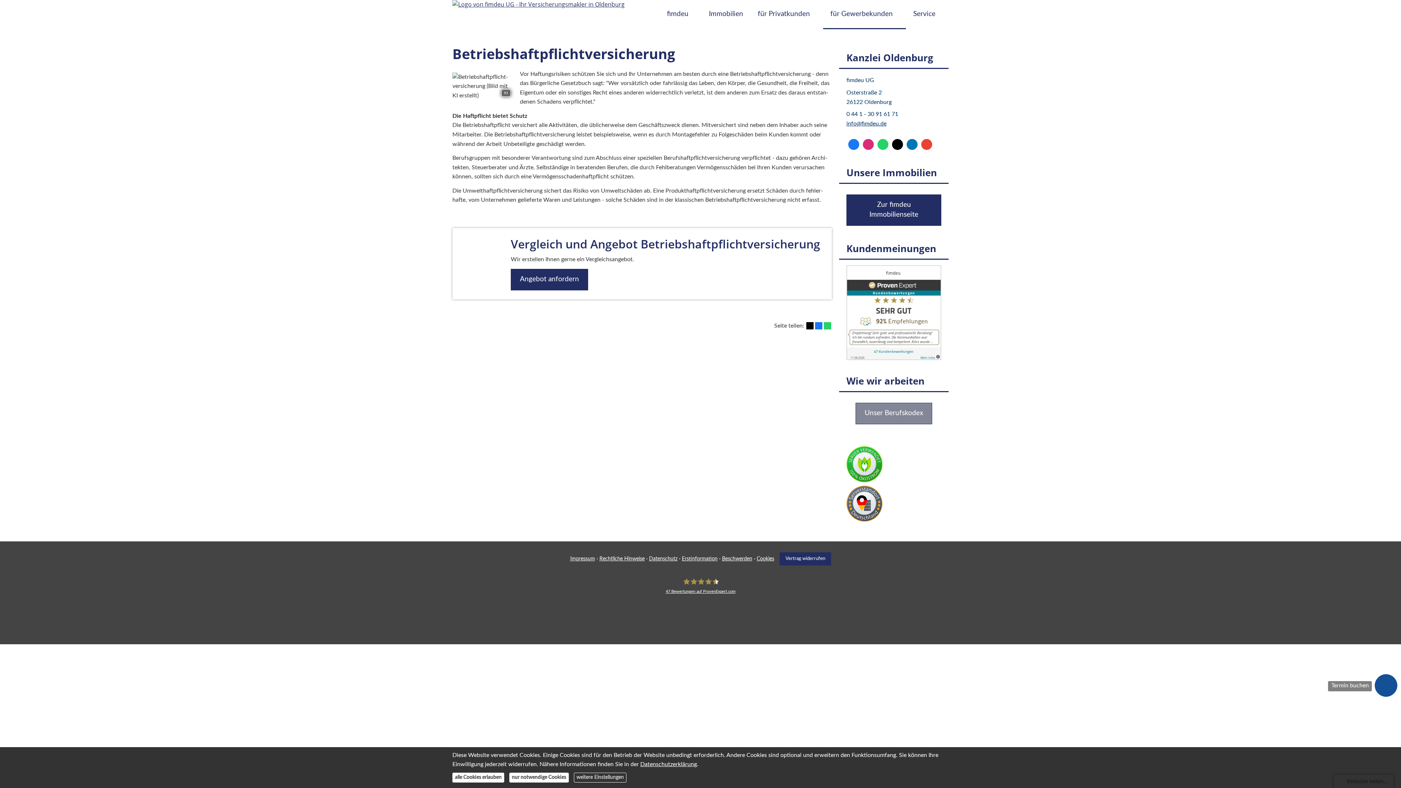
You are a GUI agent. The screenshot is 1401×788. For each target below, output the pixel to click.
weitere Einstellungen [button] (600, 777)
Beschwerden (737, 558)
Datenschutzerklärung (668, 764)
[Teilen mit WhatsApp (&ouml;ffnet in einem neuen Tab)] (827, 325)
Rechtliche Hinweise (622, 558)
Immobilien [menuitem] (726, 14)
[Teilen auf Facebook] (818, 325)
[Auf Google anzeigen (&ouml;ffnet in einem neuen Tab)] (926, 144)
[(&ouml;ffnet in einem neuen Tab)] (893, 358)
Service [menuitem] (924, 14)
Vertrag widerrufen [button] (805, 558)
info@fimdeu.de (866, 124)
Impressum (582, 558)
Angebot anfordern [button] (549, 279)
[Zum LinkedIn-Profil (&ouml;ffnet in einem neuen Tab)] (912, 144)
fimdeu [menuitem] (677, 14)
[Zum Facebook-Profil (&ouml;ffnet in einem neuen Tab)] (853, 144)
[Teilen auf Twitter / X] (810, 325)
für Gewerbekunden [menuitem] (861, 14)
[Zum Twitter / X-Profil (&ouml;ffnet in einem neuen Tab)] (897, 144)
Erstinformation (700, 558)
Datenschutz (663, 558)
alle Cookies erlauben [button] (478, 777)
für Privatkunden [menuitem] (784, 14)
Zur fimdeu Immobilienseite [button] (893, 209)
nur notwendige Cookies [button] (539, 777)
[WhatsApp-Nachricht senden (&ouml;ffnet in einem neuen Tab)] (882, 144)
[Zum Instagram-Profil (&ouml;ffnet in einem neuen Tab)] (868, 144)
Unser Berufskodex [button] (894, 413)
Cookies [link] (765, 558)
